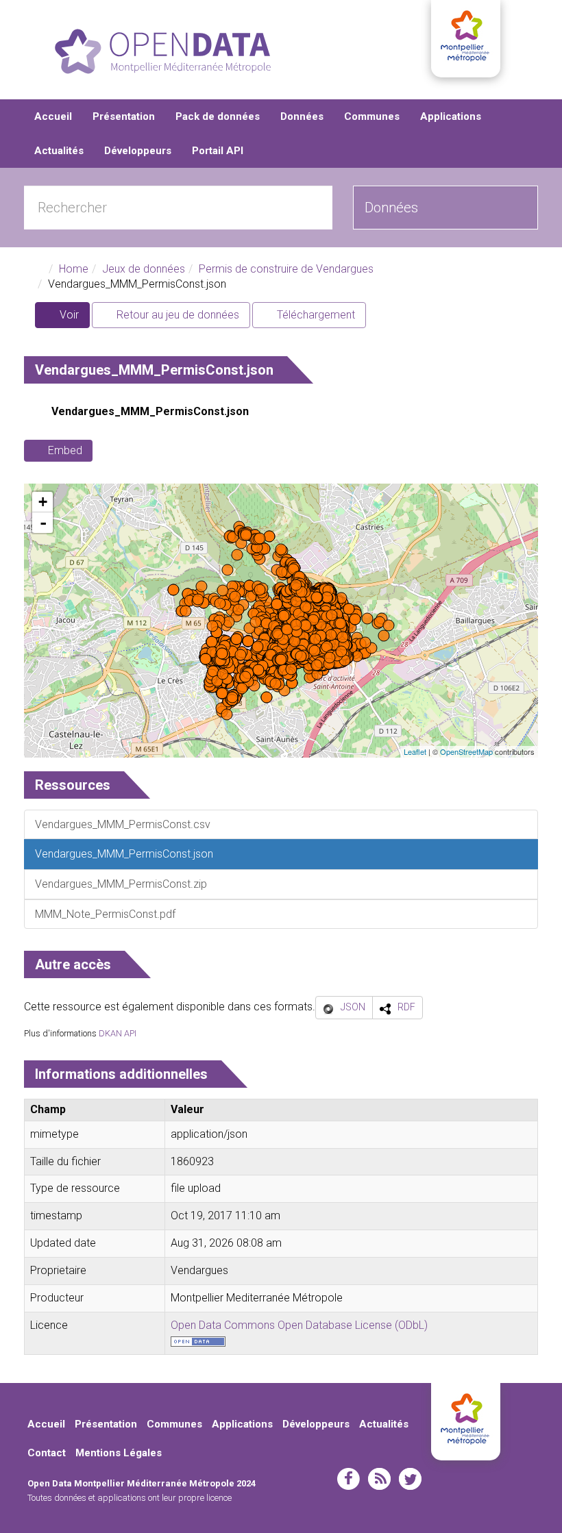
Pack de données (217, 116)
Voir (73, 318)
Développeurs (137, 151)
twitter (410, 1479)
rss (379, 1479)
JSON (353, 1006)
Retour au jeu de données (176, 314)
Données (301, 116)
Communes (372, 116)
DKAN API (117, 1033)
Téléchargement (314, 314)
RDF (406, 1006)
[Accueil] (162, 51)
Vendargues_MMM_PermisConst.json (150, 411)
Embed (65, 450)
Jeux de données (143, 268)
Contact (46, 1453)
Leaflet (415, 751)
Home (73, 268)
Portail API (217, 151)
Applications (450, 116)
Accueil (53, 116)
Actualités (59, 151)
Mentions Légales (118, 1453)
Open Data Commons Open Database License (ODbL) (299, 1325)
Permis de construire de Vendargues (286, 268)
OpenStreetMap (466, 751)
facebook (348, 1479)
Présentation (124, 116)
